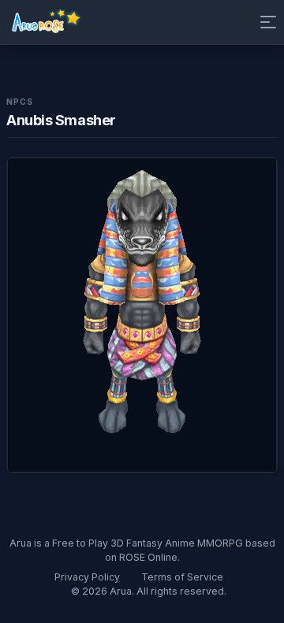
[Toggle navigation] (265, 22)
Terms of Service (182, 577)
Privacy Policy (87, 577)
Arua (121, 591)
